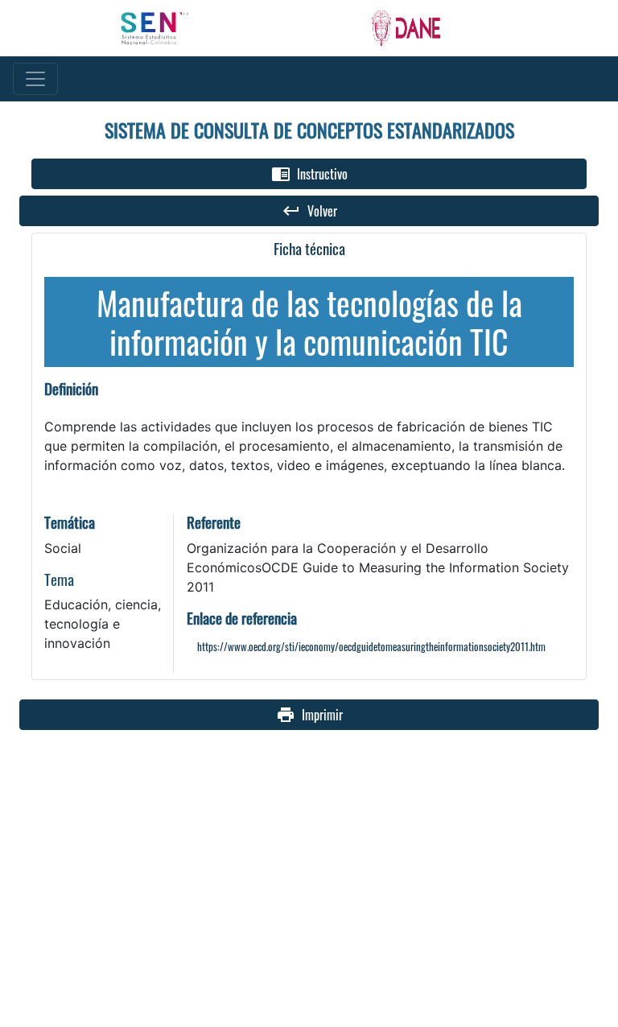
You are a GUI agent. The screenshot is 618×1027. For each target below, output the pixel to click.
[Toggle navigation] (35, 79)
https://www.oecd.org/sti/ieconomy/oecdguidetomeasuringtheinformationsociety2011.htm (371, 646)
